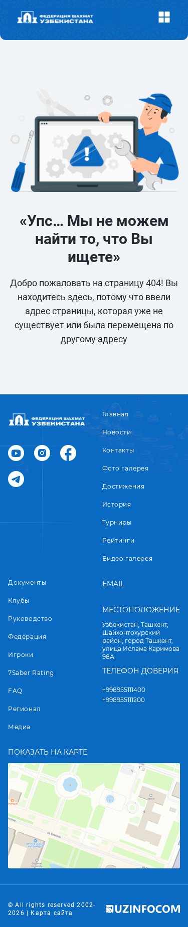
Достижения (123, 486)
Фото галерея (125, 468)
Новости (116, 432)
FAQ (15, 690)
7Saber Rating (31, 672)
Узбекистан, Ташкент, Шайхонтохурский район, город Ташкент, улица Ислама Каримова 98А (140, 640)
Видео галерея (127, 558)
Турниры (117, 522)
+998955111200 (123, 700)
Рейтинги (118, 540)
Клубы (19, 600)
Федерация (27, 636)
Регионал (24, 709)
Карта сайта (52, 912)
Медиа (19, 727)
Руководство (30, 618)
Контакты (118, 450)
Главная (115, 414)
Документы (27, 582)
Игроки (21, 654)
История (116, 504)
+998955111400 (123, 689)
